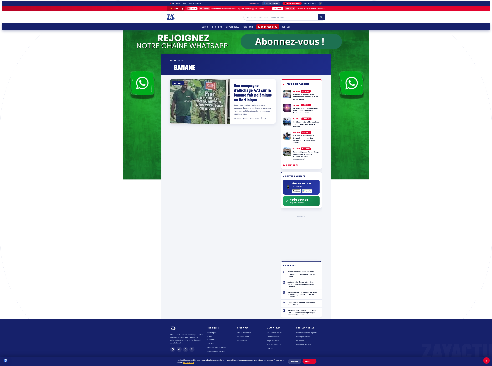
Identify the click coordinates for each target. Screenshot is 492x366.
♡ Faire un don (253, 3)
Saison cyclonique (267, 26)
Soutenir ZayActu (274, 344)
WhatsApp (248, 26)
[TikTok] (179, 349)
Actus (205, 26)
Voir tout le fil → (292, 165)
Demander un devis (303, 344)
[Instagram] (185, 349)
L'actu (209, 336)
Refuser (294, 361)
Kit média (300, 340)
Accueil (173, 60)
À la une (210, 343)
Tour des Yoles (243, 336)
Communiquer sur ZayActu (306, 332)
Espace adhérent (273, 336)
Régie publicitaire (273, 340)
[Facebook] (172, 349)
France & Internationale (216, 347)
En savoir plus (188, 363)
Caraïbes (211, 339)
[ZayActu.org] (171, 17)
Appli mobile (232, 26)
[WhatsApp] (191, 349)
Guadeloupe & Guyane (216, 351)
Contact (286, 26)
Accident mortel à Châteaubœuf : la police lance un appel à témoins (197, 8)
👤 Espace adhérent (270, 3)
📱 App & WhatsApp (292, 3)
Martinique (211, 332)
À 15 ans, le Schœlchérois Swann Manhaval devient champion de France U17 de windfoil (290, 8)
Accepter (309, 361)
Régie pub (217, 26)
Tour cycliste (242, 340)
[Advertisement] (301, 236)
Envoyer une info (310, 3)
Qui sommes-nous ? (274, 332)
